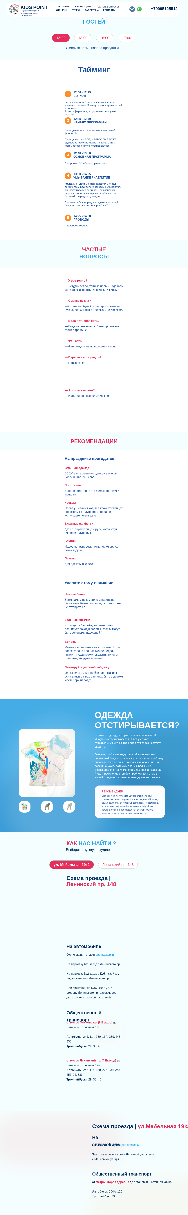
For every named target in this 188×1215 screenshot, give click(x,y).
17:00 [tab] (126, 38)
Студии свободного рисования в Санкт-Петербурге (30, 13)
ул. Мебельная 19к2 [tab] (72, 865)
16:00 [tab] (104, 38)
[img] (139, 9)
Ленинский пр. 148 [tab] (118, 865)
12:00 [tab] (61, 38)
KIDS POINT (34, 7)
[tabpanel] (94, 150)
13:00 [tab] (82, 38)
